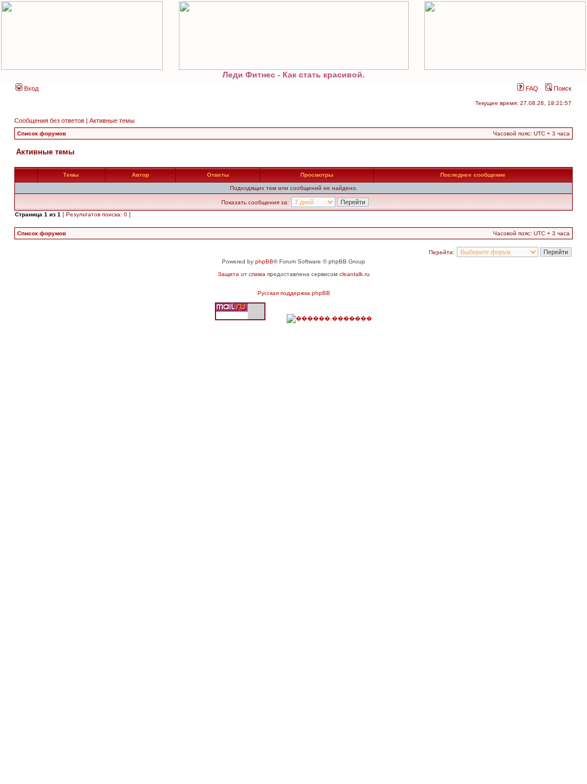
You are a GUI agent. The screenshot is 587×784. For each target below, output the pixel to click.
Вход (30, 88)
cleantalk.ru (354, 274)
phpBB (264, 261)
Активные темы (112, 120)
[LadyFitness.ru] (293, 35)
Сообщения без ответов (49, 120)
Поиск (562, 88)
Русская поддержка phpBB (293, 293)
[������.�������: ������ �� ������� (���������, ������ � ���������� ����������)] (329, 318)
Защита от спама (241, 274)
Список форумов (41, 133)
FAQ (531, 88)
